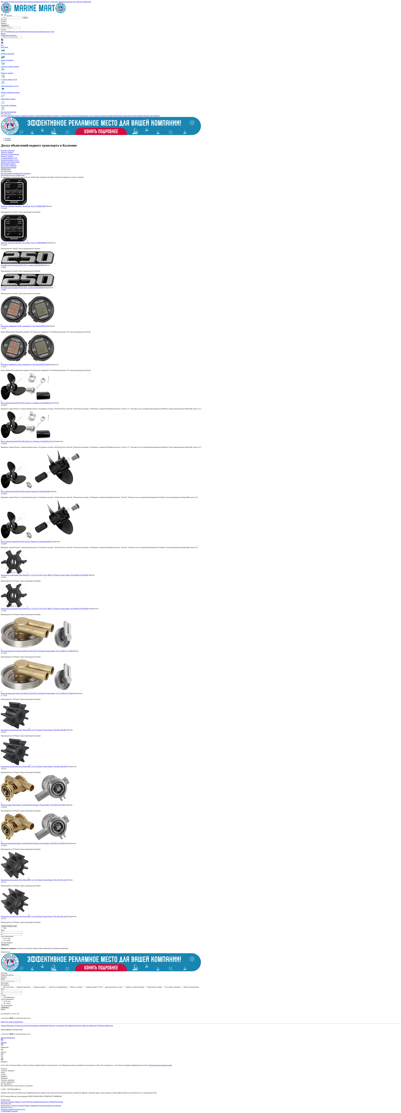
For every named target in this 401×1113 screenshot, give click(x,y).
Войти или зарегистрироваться (12, 1022)
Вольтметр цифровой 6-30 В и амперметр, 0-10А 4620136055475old (25, 326)
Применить (5, 25)
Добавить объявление (105, 1025)
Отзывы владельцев (16, 2)
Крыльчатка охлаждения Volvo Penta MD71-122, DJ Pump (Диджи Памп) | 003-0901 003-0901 (34, 730)
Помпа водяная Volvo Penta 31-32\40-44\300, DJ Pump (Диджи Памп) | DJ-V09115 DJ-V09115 (34, 805)
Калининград (46, 31)
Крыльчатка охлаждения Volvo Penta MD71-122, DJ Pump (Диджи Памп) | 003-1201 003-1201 (34, 880)
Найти (25, 17)
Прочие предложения (8, 167)
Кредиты (46, 2)
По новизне (16, 173)
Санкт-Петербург (20, 31)
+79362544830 (6, 1111)
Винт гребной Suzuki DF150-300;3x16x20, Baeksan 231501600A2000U (26, 491)
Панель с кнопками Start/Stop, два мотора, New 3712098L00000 (23, 206)
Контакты (4, 1102)
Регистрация (5, 1105)
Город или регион (7, 975)
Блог (74, 2)
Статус (3, 995)
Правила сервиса (14, 1102)
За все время (7, 943)
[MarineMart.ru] (33, 13)
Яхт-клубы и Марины (8, 165)
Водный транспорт (7, 150)
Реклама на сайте (7, 1109)
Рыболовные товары (8, 164)
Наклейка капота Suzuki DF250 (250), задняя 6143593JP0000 (22, 265)
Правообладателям (56, 1102)
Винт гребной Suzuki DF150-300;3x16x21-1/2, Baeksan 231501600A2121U (27, 403)
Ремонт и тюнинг (7, 156)
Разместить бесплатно (8, 35)
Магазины (4, 2)
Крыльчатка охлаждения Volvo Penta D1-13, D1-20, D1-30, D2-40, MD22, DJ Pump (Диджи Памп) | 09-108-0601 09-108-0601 (45, 575)
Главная (3, 1025)
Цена (2, 989)
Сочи (52, 31)
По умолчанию (6, 173)
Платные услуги (19, 1109)
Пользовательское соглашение (50, 1105)
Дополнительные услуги (9, 160)
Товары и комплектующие (10, 162)
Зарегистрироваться (8, 1038)
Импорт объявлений (84, 2)
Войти (3, 33)
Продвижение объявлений (32, 2)
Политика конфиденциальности (37, 1102)
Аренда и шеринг (7, 152)
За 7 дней (6, 940)
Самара (38, 31)
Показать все (6, 169)
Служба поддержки (17, 1105)
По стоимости (26, 173)
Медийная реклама (65, 2)
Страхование (53, 2)
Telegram (14, 1111)
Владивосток (31, 31)
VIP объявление (9, 997)
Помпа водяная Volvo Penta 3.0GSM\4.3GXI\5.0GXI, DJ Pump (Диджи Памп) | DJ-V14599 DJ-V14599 (37, 651)
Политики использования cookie (160, 1065)
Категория (4, 983)
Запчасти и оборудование (10, 154)
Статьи (23, 1102)
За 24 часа (7, 938)
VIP (4, 928)
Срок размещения (7, 999)
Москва (11, 31)
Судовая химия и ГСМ (9, 158)
